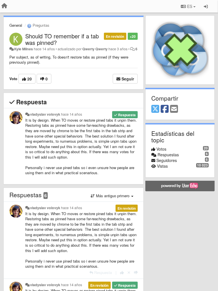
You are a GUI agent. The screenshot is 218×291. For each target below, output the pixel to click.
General (15, 25)
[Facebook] (165, 109)
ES (189, 6)
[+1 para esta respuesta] (122, 272)
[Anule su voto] (128, 272)
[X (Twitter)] (155, 109)
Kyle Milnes (23, 48)
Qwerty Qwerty (95, 48)
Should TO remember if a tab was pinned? (62, 39)
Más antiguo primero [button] (113, 195)
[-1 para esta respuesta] (136, 272)
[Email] (174, 109)
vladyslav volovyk (45, 114)
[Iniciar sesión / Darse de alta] (206, 6)
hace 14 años (71, 114)
